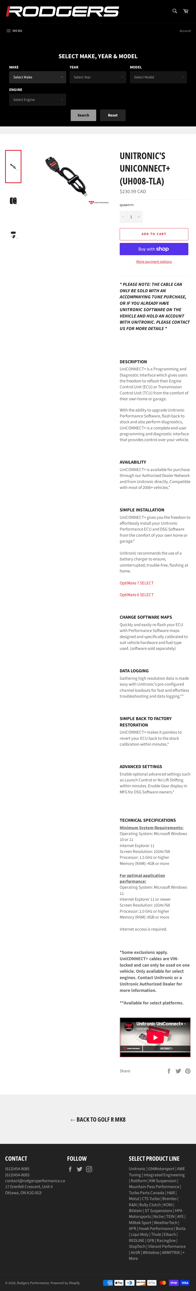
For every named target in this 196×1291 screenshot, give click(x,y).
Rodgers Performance (33, 1283)
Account (185, 31)
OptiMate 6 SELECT (137, 595)
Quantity (127, 205)
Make (14, 67)
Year (74, 67)
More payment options (154, 261)
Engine (15, 89)
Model (136, 67)
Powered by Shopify (65, 1283)
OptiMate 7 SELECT (137, 583)
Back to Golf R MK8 (101, 1119)
